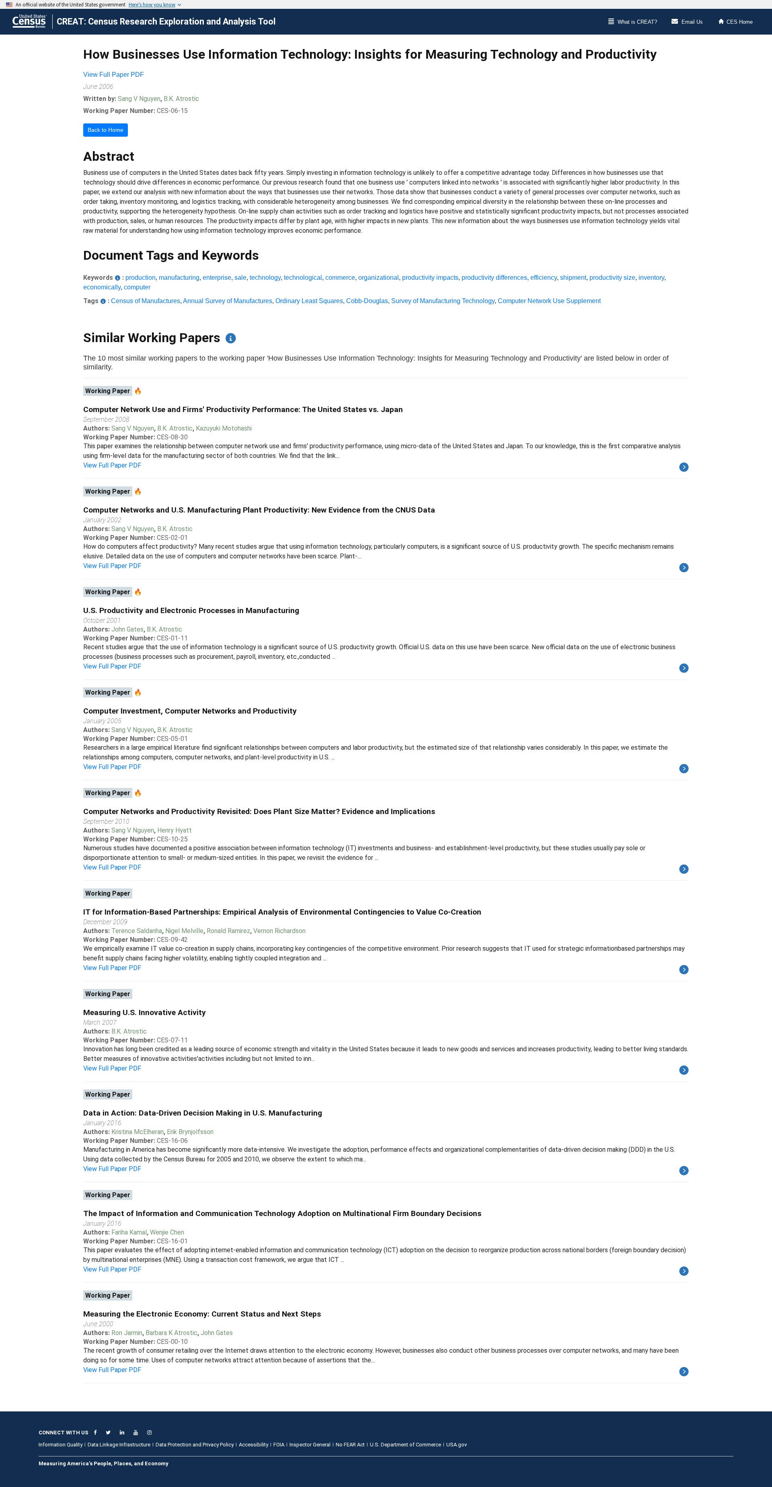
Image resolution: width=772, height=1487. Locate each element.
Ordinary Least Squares (309, 300)
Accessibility (253, 1445)
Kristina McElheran (137, 1132)
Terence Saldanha (136, 931)
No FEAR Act (350, 1445)
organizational (378, 277)
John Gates (127, 629)
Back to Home (105, 130)
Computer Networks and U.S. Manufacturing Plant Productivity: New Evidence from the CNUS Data (259, 510)
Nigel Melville (184, 931)
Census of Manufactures (145, 300)
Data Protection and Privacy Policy (195, 1445)
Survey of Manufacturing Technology (443, 300)
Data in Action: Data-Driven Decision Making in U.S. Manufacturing (202, 1113)
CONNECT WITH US (63, 1433)
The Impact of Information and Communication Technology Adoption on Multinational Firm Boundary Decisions (282, 1213)
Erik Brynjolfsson (190, 1132)
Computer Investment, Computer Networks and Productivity (190, 711)
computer (137, 287)
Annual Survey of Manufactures (227, 300)
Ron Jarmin (126, 1333)
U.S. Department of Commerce (405, 1445)
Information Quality (60, 1445)
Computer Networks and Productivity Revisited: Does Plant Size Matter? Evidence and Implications (259, 811)
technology (265, 277)
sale (240, 277)
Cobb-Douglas (367, 300)
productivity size (612, 277)
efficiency (543, 277)
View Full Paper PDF (113, 74)
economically (102, 287)
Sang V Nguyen (139, 99)
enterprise (217, 277)
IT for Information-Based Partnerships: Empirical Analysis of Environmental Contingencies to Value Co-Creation (282, 912)
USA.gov (456, 1445)
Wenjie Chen (167, 1232)
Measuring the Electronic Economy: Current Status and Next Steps (202, 1314)
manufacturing (179, 277)
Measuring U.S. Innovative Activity (144, 1012)
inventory (651, 277)
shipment (573, 277)
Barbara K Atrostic (171, 1333)
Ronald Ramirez (228, 931)
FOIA (278, 1445)
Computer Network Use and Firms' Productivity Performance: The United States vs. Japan (243, 409)
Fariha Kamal (129, 1232)
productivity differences (494, 277)
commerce (340, 277)
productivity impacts (430, 277)
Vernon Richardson (279, 931)
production (140, 277)
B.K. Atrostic (181, 99)
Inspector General (310, 1445)
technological (303, 277)
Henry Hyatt (174, 830)
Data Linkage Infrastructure (119, 1445)
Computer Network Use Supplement (549, 300)
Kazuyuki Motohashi (224, 428)
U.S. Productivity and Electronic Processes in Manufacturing (191, 610)
